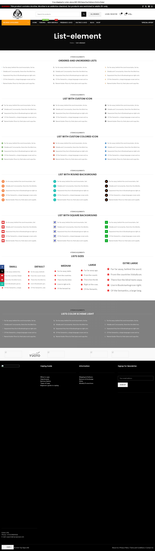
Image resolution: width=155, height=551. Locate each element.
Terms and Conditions (137, 548)
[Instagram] (122, 398)
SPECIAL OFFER (147, 22)
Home (72, 43)
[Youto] (34, 354)
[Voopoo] (141, 354)
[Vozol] (120, 354)
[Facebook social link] (143, 6)
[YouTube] (129, 398)
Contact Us (149, 548)
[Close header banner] (152, 2)
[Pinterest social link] (148, 6)
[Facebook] (119, 398)
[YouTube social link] (2, 275)
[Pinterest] (125, 398)
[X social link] (145, 6)
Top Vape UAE (24, 548)
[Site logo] (17, 14)
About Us (115, 548)
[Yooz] (56, 354)
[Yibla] (77, 354)
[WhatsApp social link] (152, 6)
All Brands (95, 14)
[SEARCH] (83, 14)
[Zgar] (13, 354)
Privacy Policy (124, 548)
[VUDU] (99, 354)
